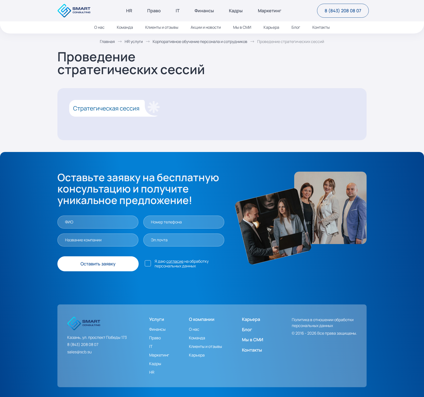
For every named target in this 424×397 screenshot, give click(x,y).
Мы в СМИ (242, 27)
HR (129, 11)
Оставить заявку (98, 264)
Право (154, 11)
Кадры (236, 11)
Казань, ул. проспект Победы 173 (97, 337)
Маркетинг (269, 11)
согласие (175, 261)
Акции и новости (206, 27)
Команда (125, 27)
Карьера (271, 27)
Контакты (321, 27)
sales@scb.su (79, 352)
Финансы (204, 11)
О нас (99, 27)
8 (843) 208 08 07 (343, 11)
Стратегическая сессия (106, 108)
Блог (296, 27)
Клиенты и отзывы (161, 27)
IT (178, 11)
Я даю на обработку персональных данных (182, 263)
